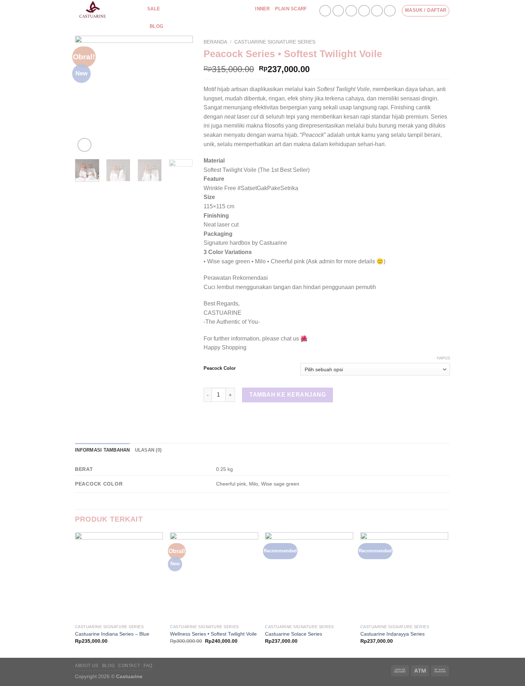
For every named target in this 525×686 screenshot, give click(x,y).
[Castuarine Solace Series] (309, 576)
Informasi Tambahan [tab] (102, 450)
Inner (262, 8)
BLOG (108, 665)
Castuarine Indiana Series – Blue (112, 634)
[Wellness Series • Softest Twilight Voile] (214, 576)
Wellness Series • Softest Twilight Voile (213, 634)
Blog (156, 26)
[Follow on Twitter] (351, 11)
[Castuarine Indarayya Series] (404, 576)
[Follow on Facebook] (325, 11)
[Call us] (377, 11)
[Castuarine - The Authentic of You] (105, 10)
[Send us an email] (364, 11)
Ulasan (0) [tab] (148, 450)
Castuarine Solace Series (293, 634)
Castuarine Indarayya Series (392, 634)
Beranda (215, 42)
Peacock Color (220, 368)
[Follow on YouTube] (390, 11)
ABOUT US (87, 665)
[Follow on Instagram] (338, 11)
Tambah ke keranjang (287, 395)
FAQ (148, 665)
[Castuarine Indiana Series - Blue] (119, 576)
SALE (153, 8)
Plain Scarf (291, 8)
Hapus (443, 358)
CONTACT (129, 665)
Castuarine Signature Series (205, 8)
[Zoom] (84, 145)
